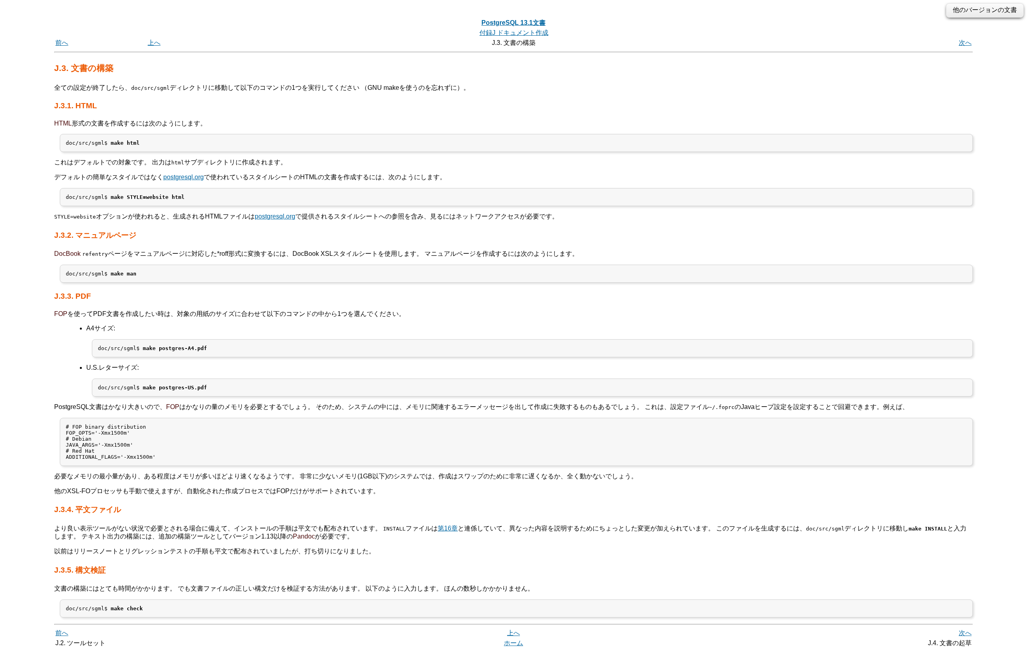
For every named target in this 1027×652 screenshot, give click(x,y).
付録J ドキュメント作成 (513, 32)
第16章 (448, 528)
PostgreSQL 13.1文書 (513, 22)
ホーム (513, 643)
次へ (965, 42)
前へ (61, 42)
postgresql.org (183, 177)
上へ (154, 42)
